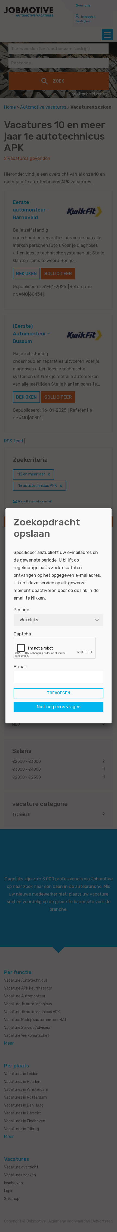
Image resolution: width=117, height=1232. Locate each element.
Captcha (22, 634)
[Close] (111, 508)
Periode (21, 609)
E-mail (20, 666)
